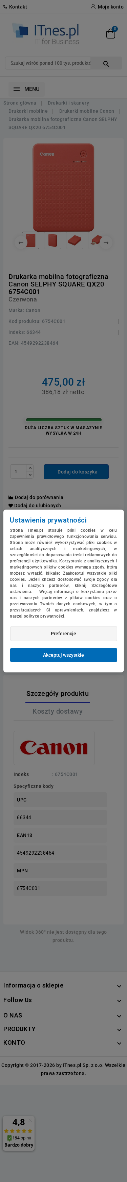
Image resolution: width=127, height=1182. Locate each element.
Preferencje (63, 633)
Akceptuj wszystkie (63, 655)
